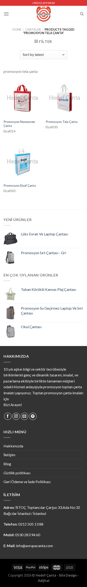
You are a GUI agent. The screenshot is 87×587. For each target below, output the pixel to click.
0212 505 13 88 (30, 524)
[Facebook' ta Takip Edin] (8, 416)
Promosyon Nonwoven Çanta (19, 124)
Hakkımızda (13, 446)
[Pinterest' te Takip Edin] (33, 416)
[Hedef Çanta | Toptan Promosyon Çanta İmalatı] (43, 14)
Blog (7, 464)
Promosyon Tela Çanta (61, 122)
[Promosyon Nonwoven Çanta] (22, 98)
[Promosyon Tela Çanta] (65, 98)
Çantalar (33, 29)
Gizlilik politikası (16, 473)
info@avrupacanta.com (34, 545)
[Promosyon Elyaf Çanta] (22, 162)
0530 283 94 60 (27, 534)
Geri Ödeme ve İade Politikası (27, 481)
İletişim (9, 454)
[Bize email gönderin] (24, 416)
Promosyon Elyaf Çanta (19, 185)
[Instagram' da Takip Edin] (16, 416)
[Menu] (6, 13)
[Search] (82, 14)
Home (17, 29)
